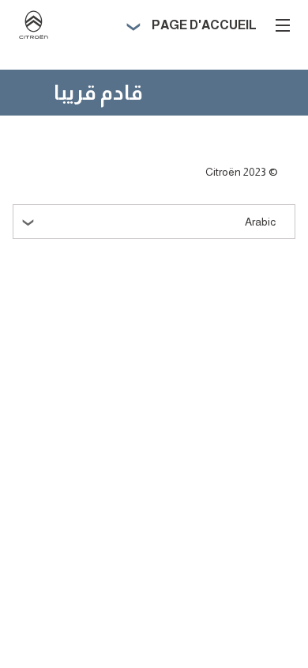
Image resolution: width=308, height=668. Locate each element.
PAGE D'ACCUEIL (204, 25)
